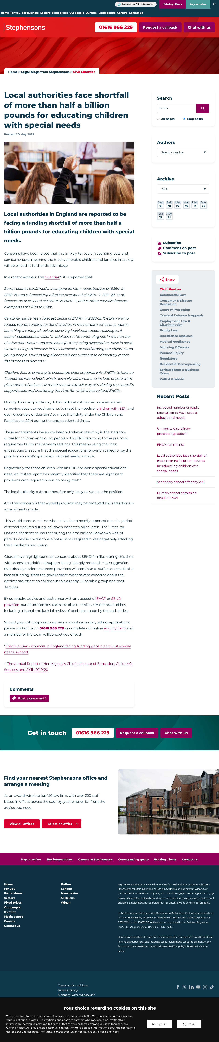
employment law (138, 902)
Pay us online (198, 4)
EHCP (101, 598)
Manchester (69, 893)
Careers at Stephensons (95, 859)
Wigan (65, 902)
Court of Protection (175, 309)
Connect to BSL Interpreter (138, 4)
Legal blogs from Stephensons (45, 72)
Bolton (66, 884)
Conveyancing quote (133, 859)
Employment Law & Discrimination (175, 322)
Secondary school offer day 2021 (181, 482)
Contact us (136, 12)
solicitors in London (142, 889)
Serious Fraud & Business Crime (179, 371)
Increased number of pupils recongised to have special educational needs (178, 413)
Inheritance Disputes (176, 336)
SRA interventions (59, 859)
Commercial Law (173, 295)
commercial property (197, 902)
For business (30, 12)
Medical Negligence (175, 341)
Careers (122, 12)
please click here (108, 1031)
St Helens (68, 898)
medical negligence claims (181, 893)
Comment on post (179, 248)
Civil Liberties (84, 72)
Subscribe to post (179, 253)
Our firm (91, 12)
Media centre (106, 12)
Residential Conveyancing (180, 364)
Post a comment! (32, 698)
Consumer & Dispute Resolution (176, 302)
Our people (76, 12)
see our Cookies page (25, 1031)
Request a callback (160, 27)
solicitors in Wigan (192, 889)
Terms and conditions (73, 985)
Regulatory (168, 358)
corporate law (156, 902)
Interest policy (68, 990)
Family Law (168, 330)
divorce (160, 898)
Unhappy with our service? (76, 995)
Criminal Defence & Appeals (181, 315)
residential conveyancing (183, 898)
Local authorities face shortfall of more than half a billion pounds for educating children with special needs (181, 463)
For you (15, 12)
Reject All (189, 1024)
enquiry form (115, 628)
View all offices (22, 824)
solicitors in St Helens (165, 889)
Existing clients (172, 4)
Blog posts (195, 119)
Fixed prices (60, 12)
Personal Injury (172, 353)
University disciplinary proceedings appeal (174, 431)
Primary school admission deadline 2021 (177, 495)
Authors (166, 142)
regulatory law (173, 902)
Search (164, 98)
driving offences (134, 898)
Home (5, 12)
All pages (168, 119)
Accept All (159, 1024)
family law (149, 898)
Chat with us (199, 27)
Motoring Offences (174, 347)
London (66, 888)
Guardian (52, 277)
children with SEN (111, 408)
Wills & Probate (172, 379)
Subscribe (172, 243)
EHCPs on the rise (171, 444)
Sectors (45, 12)
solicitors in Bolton (188, 884)
